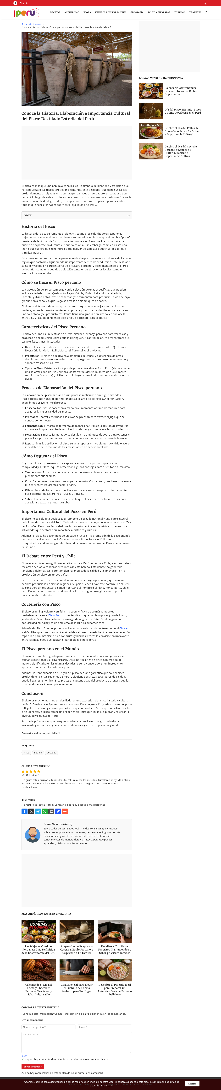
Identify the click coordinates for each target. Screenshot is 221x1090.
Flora (87, 12)
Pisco (26, 752)
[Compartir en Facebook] (25, 812)
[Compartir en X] (31, 812)
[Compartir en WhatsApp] (45, 812)
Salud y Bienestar (159, 12)
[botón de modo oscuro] (206, 3)
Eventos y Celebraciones (111, 12)
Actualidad (71, 12)
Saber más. (107, 1085)
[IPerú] (26, 12)
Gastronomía (35, 24)
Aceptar (192, 1083)
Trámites (195, 12)
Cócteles (51, 752)
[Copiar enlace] (58, 812)
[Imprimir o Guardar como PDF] (65, 812)
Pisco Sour (55, 615)
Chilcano (124, 628)
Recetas (55, 12)
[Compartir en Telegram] (38, 812)
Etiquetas (24, 3)
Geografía (137, 12)
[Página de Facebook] (15, 3)
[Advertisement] (77, 153)
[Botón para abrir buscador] (205, 12)
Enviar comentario (33, 1066)
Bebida (38, 752)
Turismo (179, 12)
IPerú (24, 24)
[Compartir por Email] (51, 812)
